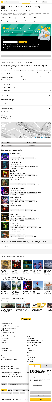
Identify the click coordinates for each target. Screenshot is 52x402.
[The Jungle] (5, 226)
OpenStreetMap (43, 137)
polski (3, 384)
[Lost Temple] (5, 182)
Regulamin (29, 354)
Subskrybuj (23, 42)
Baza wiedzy (4, 357)
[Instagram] (26, 399)
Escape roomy (26, 1)
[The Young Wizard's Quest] (16, 285)
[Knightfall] (6, 285)
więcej (35, 157)
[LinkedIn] (27, 399)
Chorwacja (22, 390)
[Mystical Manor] (5, 156)
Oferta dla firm (30, 338)
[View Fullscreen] (3, 128)
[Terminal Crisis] (5, 208)
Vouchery (33, 1)
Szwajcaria (15, 393)
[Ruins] (38, 285)
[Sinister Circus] (5, 234)
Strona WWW (6, 142)
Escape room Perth (21, 10)
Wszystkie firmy (5, 338)
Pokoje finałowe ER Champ (33, 345)
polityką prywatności (37, 385)
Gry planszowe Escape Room (34, 342)
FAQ (2, 354)
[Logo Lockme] (2, 2)
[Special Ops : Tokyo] (5, 191)
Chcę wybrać (41, 395)
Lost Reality (30, 10)
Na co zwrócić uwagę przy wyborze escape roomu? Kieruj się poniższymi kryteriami (11, 373)
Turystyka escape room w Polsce (9, 356)
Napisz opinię (13, 21)
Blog (37, 1)
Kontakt (29, 352)
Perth (24, 156)
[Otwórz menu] (50, 2)
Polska (3, 393)
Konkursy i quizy (31, 344)
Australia (3, 10)
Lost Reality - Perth (7, 112)
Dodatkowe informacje (24, 21)
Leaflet (34, 137)
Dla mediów (30, 359)
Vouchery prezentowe (32, 336)
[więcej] (29, 14)
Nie (40, 392)
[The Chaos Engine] (38, 264)
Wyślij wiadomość (7, 145)
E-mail (4, 39)
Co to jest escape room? (7, 350)
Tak (41, 399)
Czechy (28, 390)
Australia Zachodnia (11, 10)
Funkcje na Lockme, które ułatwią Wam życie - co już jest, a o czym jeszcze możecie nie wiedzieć (12, 369)
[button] (3, 124)
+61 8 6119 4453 (32, 142)
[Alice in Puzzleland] (27, 264)
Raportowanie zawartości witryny (9, 359)
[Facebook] (24, 399)
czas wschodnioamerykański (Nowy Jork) (18, 384)
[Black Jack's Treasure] (6, 264)
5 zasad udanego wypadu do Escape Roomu (11, 376)
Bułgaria (16, 390)
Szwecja (22, 393)
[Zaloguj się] (48, 2)
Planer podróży (5, 342)
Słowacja (9, 393)
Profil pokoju (4, 21)
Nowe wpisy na (12, 298)
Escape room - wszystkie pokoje (8, 336)
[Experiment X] (5, 217)
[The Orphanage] (5, 165)
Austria (10, 390)
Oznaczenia (21, 159)
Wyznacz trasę (31, 145)
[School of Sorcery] (5, 200)
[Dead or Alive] (5, 174)
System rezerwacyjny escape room (35, 340)
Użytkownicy (4, 340)
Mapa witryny (30, 361)
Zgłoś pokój (34, 21)
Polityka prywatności (32, 356)
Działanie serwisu (31, 357)
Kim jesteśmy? (30, 350)
